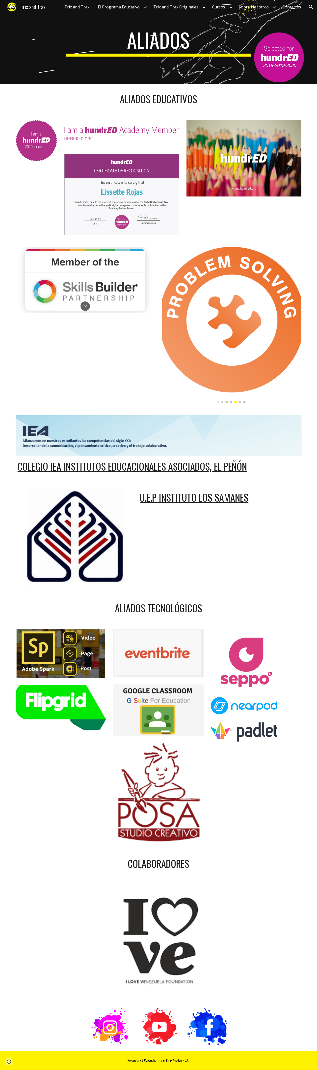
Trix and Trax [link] (76, 7)
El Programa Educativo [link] (119, 7)
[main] (158, 42)
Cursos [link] (218, 7)
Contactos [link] (291, 7)
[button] (311, 7)
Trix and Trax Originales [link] (175, 7)
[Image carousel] (231, 325)
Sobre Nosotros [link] (254, 7)
